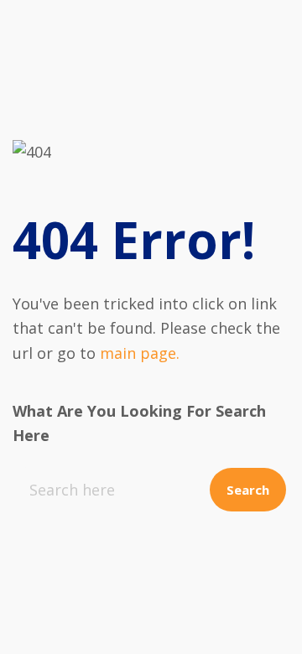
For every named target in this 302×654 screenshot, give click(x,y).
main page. (140, 353)
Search (247, 489)
